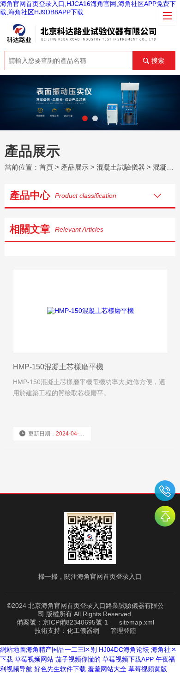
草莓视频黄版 (147, 669)
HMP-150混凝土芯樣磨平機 (58, 367)
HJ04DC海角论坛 (124, 649)
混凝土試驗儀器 (120, 167)
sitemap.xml (136, 622)
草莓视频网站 (34, 659)
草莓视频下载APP (128, 659)
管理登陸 (123, 630)
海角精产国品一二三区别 (61, 649)
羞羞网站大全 (107, 669)
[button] (85, 118)
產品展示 (75, 167)
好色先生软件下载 (60, 669)
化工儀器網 (83, 630)
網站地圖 (13, 649)
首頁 (46, 167)
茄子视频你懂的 (78, 659)
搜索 (157, 60)
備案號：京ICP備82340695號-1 (62, 622)
